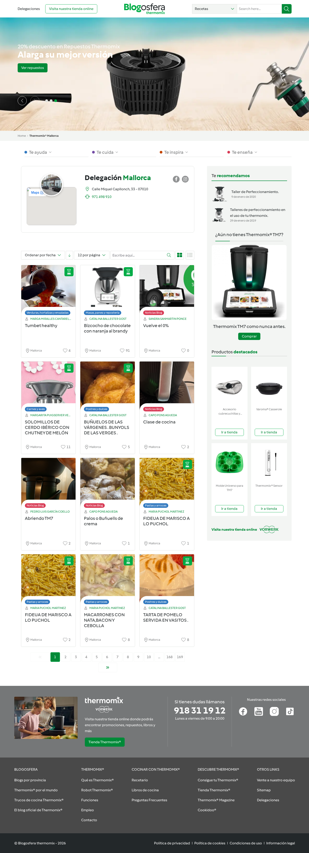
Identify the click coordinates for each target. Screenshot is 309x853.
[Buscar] (287, 9)
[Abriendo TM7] (48, 484)
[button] (214, 9)
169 (180, 657)
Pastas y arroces (155, 505)
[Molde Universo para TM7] (229, 462)
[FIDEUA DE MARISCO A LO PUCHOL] (167, 484)
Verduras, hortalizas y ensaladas (48, 312)
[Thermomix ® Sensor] (269, 462)
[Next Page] (107, 667)
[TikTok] (290, 711)
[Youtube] (259, 711)
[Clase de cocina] (167, 388)
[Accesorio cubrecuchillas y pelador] (229, 386)
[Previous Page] (40, 657)
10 (149, 657)
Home (22, 135)
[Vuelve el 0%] (167, 291)
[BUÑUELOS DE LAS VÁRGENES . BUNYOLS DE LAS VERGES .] (107, 388)
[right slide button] (34, 100)
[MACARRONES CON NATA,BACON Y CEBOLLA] (107, 580)
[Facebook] (243, 711)
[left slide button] (22, 100)
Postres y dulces (96, 409)
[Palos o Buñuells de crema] (107, 484)
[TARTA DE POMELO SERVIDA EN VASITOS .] (167, 580)
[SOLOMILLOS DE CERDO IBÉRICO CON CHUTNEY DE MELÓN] (48, 388)
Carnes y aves (36, 409)
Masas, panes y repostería (102, 312)
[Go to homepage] (144, 8)
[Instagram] (274, 711)
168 (169, 657)
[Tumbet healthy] (48, 291)
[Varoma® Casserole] (269, 386)
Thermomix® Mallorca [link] (44, 135)
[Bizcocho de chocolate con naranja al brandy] (107, 291)
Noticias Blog (153, 312)
